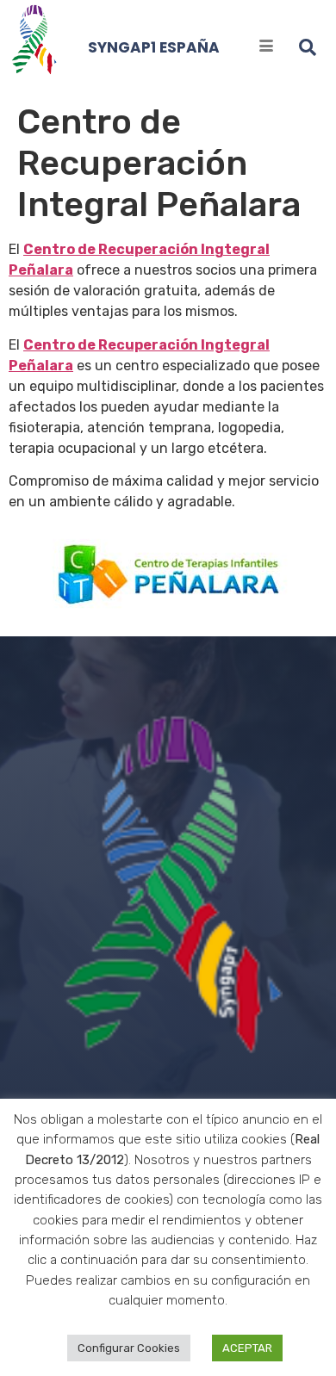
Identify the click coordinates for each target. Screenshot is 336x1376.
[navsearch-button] (307, 47)
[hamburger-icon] (266, 47)
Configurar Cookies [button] (129, 1348)
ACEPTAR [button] (247, 1348)
